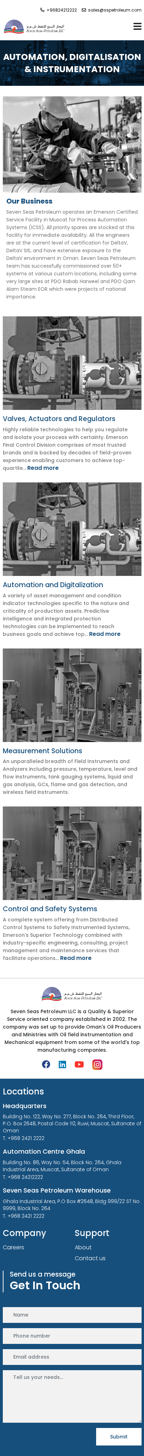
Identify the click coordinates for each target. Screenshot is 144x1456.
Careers (13, 1247)
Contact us (90, 1258)
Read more (43, 468)
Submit (119, 1436)
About (18, 37)
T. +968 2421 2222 (23, 1138)
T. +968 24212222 (23, 1177)
